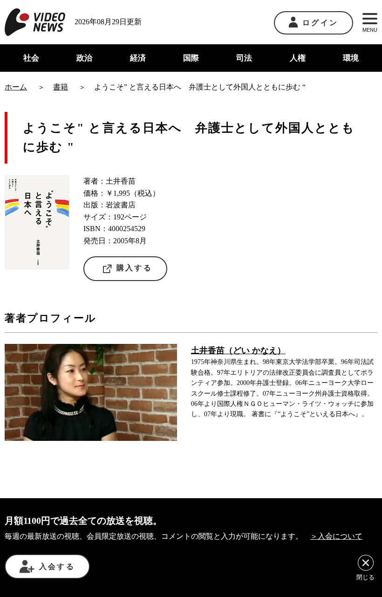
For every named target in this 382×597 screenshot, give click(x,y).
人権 (298, 58)
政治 (84, 58)
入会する (57, 566)
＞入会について (336, 536)
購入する (134, 268)
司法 (244, 58)
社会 (31, 58)
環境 (351, 58)
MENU (369, 30)
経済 (138, 58)
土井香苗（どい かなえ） (238, 350)
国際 (191, 58)
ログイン (320, 23)
